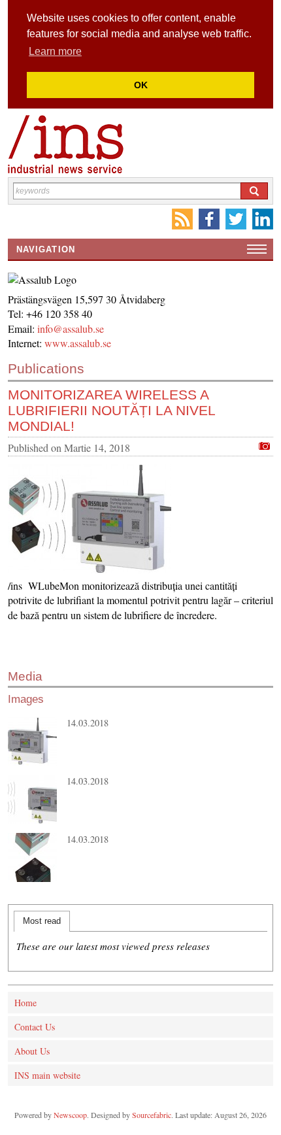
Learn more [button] (55, 51)
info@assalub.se (75, 328)
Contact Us (34, 1027)
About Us (32, 1051)
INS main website (47, 1075)
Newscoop (70, 1115)
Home (25, 1002)
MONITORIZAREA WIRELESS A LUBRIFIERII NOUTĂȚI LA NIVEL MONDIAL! (111, 410)
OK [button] (141, 85)
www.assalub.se (77, 343)
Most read (42, 921)
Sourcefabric (151, 1115)
